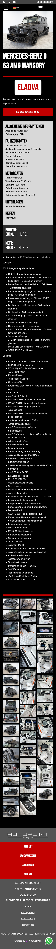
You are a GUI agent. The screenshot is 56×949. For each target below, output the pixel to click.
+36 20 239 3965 (45, 2)
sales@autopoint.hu (28, 889)
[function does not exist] (49, 941)
